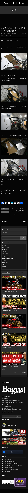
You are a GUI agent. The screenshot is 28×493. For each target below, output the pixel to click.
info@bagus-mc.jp (8, 406)
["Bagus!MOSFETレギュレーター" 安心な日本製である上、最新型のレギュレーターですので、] (6, 432)
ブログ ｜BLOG (8, 471)
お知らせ (3, 35)
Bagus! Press (10, 33)
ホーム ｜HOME (8, 459)
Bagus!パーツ (17, 33)
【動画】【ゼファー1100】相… (9, 291)
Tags (22, 272)
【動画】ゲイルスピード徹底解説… (10, 366)
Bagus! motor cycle (14, 211)
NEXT (25, 221)
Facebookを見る (9, 452)
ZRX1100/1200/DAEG (7, 258)
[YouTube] (19, 3)
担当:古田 (8, 35)
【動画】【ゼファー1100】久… (9, 329)
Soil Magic (21, 211)
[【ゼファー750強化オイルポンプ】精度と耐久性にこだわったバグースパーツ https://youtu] (14, 441)
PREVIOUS (4, 221)
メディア (4, 251)
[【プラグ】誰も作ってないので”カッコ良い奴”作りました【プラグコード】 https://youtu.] (22, 441)
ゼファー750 (5, 254)
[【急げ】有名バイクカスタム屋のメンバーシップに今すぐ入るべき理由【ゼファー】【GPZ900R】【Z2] (22, 432)
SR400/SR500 (5, 262)
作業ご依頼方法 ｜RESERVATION (12, 469)
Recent (6, 272)
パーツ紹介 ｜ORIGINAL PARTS (11, 463)
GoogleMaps (7, 404)
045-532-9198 (8, 402)
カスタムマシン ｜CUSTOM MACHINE (13, 465)
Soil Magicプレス (14, 212)
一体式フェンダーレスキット (16, 214)
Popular (14, 272)
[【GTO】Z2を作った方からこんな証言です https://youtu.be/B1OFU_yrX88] (14, 432)
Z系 (3, 264)
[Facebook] (16, 3)
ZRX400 (24, 33)
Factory (4, 245)
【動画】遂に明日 (6, 347)
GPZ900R (4, 260)
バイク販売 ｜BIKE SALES (10, 461)
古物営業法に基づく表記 (7, 412)
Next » (24, 372)
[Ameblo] (13, 3)
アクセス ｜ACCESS (9, 467)
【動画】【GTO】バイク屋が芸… (10, 310)
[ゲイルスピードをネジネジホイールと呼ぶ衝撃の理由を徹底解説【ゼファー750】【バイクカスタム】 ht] (6, 441)
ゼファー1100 (5, 256)
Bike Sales (4, 249)
